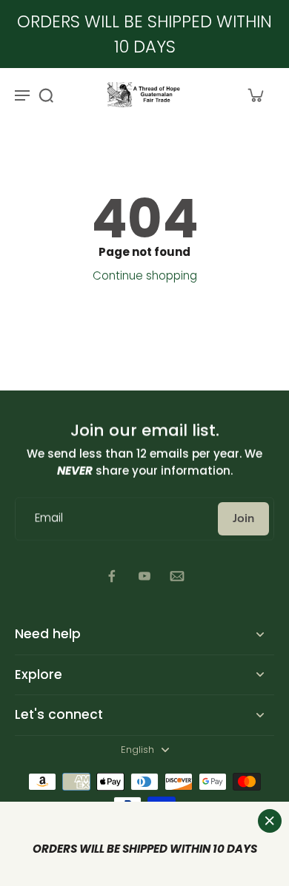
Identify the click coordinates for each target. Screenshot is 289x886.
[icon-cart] (255, 94)
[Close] (269, 821)
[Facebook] (112, 576)
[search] (46, 94)
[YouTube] (144, 576)
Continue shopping (145, 275)
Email (49, 518)
